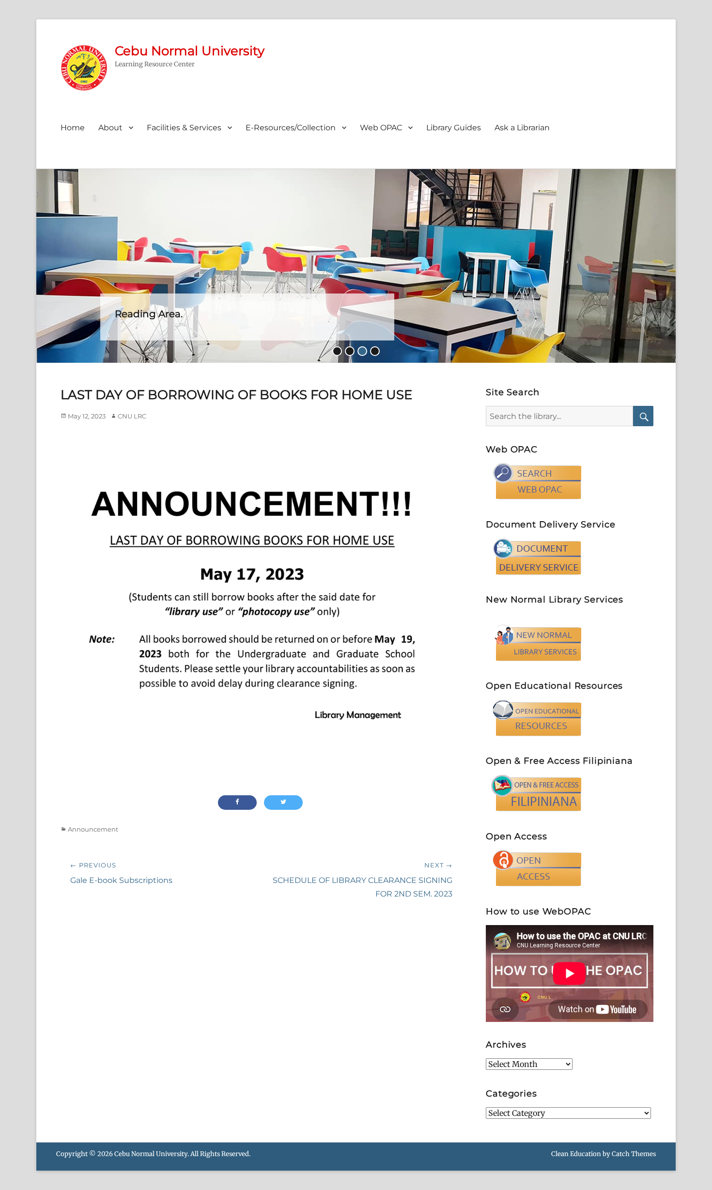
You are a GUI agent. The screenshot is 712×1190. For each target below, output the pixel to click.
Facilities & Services (184, 127)
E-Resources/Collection (291, 127)
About (110, 127)
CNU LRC (132, 416)
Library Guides (453, 127)
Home (73, 127)
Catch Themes (634, 1154)
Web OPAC (381, 127)
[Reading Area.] (356, 265)
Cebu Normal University (189, 51)
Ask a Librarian (522, 127)
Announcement (93, 829)
